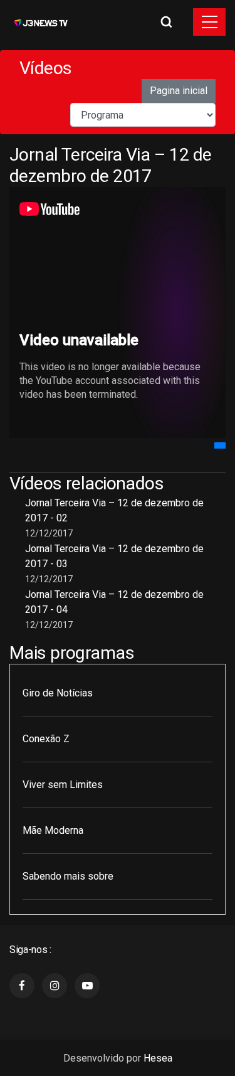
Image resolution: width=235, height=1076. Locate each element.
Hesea (158, 1058)
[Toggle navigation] (209, 22)
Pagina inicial (178, 91)
